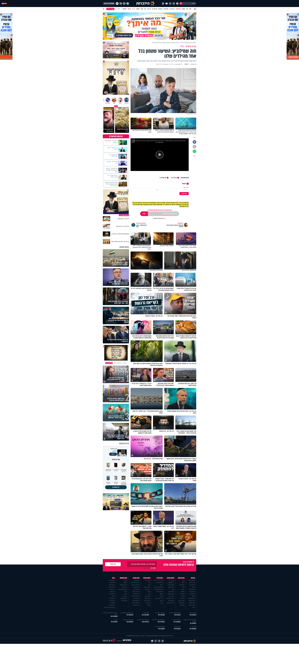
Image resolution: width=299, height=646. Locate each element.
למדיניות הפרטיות (156, 218)
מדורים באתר (181, 578)
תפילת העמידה (111, 587)
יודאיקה (148, 605)
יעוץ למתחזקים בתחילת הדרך (126, 613)
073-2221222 (193, 615)
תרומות (133, 9)
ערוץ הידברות (192, 582)
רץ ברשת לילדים (159, 582)
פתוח (173, 589)
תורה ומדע (182, 594)
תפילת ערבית (112, 585)
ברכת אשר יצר (111, 605)
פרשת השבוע (181, 600)
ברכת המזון (112, 589)
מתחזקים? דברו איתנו (109, 3)
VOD (190, 9)
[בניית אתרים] (127, 641)
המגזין (183, 582)
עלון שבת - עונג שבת (160, 613)
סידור (113, 578)
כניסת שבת (192, 594)
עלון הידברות (192, 585)
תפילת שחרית (112, 580)
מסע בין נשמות (171, 594)
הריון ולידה (124, 596)
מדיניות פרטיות (192, 580)
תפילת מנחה (112, 582)
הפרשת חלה (124, 600)
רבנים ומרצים (136, 578)
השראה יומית (171, 600)
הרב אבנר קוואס (136, 603)
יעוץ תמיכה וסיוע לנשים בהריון (158, 619)
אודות (194, 607)
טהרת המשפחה (123, 585)
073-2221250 (177, 629)
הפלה (125, 594)
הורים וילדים (174, 178)
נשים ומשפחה (123, 578)
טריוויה (161, 596)
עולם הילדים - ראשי (158, 580)
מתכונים (125, 582)
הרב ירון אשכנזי (136, 594)
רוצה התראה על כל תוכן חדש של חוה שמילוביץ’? (160, 210)
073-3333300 (177, 622)
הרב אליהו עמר (136, 605)
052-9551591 (161, 622)
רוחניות (182, 589)
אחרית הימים (147, 598)
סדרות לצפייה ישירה (158, 589)
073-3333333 (193, 629)
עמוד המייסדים (192, 603)
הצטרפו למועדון (109, 9)
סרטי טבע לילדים (159, 598)
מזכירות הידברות (192, 613)
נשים (183, 587)
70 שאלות (160, 9)
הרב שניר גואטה (135, 591)
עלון (145, 9)
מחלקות (138, 9)
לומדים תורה (147, 580)
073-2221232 (130, 615)
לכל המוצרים (115, 487)
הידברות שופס (192, 600)
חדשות (183, 9)
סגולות (148, 591)
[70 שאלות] (120, 3)
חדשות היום (181, 585)
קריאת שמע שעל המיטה (109, 607)
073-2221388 (161, 615)
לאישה (125, 580)
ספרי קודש (148, 603)
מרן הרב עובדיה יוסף (135, 582)
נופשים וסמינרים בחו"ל (160, 626)
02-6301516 (193, 623)
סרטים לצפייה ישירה (158, 587)
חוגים (161, 603)
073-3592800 (145, 615)
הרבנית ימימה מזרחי (122, 589)
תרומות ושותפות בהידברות (174, 613)
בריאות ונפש (147, 596)
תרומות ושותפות (191, 598)
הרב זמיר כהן (172, 9)
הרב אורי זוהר (136, 598)
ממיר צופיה (193, 626)
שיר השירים (112, 600)
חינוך (149, 594)
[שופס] (124, 3)
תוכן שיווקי (182, 605)
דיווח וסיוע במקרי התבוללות (143, 619)
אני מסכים (159, 218)
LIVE (119, 9)
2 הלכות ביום (192, 589)
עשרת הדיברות (147, 587)
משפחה (182, 591)
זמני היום (149, 9)
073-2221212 (177, 615)
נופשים (193, 596)
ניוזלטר (193, 587)
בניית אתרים (119, 641)
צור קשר (129, 9)
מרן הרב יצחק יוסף (135, 585)
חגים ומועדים (181, 603)
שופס (142, 9)
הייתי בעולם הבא (170, 603)
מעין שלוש (112, 591)
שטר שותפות (178, 9)
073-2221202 (161, 629)
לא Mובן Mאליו (171, 582)
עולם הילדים (166, 9)
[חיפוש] (180, 3)
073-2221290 (130, 622)
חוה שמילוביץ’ (162, 178)
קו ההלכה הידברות (176, 619)
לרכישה (113, 454)
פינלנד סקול (147, 589)
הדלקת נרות (124, 587)
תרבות (183, 596)
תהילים (113, 596)
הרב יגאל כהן (136, 589)
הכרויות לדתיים (147, 600)
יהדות (183, 580)
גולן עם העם (171, 591)
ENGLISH (124, 9)
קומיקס (161, 594)
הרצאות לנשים (124, 598)
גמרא (149, 585)
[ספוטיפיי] (117, 3)
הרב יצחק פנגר (136, 587)
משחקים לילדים (159, 591)
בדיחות (161, 585)
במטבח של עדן (171, 585)
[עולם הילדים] (127, 3)
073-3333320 (114, 616)
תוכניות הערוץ (170, 578)
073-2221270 (114, 622)
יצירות (161, 600)
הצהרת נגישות (192, 605)
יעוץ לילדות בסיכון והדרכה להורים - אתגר (110, 613)
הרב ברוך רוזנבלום (135, 596)
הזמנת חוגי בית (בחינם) (128, 619)
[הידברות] (145, 3)
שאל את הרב (154, 9)
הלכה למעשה (171, 587)
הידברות (193, 578)
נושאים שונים (146, 578)
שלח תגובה (184, 193)
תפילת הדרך (112, 598)
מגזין (187, 9)
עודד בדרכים (171, 580)
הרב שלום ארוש (136, 600)
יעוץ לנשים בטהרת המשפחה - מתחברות (189, 620)
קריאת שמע (112, 594)
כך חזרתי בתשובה (170, 598)
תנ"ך (149, 582)
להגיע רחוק (171, 596)
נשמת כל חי (112, 603)
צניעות (125, 591)
